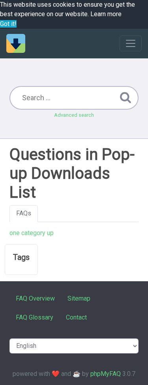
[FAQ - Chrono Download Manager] (15, 43)
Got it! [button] (8, 24)
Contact (76, 317)
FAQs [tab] (23, 213)
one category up (31, 233)
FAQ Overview (35, 298)
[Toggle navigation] (131, 43)
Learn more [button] (106, 14)
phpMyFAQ (105, 374)
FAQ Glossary (34, 317)
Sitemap (78, 298)
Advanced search (74, 115)
